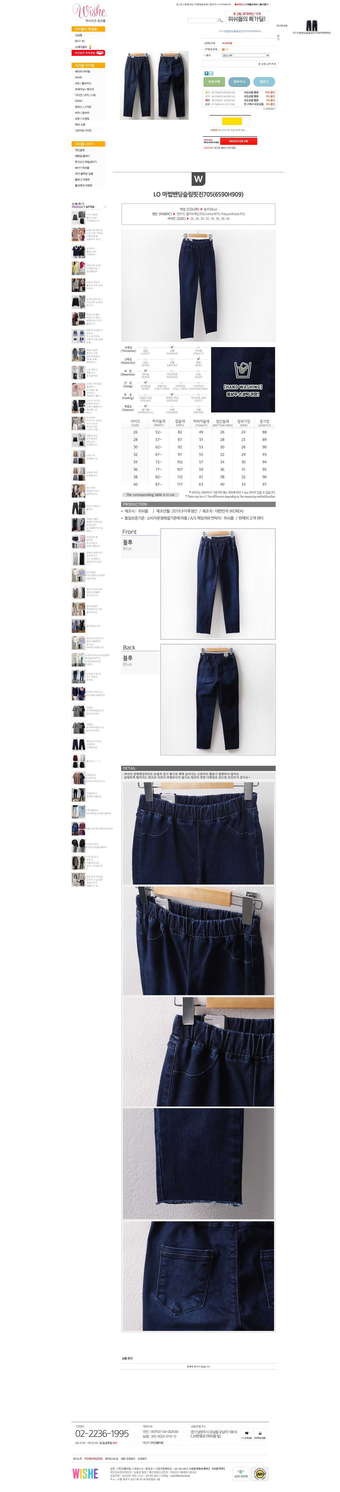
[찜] (246, 121)
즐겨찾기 (264, 4)
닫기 (278, 37)
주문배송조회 (201, 4)
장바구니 (214, 4)
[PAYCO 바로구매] (238, 141)
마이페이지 (225, 4)
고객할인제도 (251, 4)
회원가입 (189, 4)
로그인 (179, 4)
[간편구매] (232, 121)
